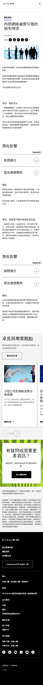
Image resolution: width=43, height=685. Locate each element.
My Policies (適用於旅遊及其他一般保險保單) (19, 593)
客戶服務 (6, 636)
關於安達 (6, 620)
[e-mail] (18, 39)
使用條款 (14, 665)
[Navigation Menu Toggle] (40, 4)
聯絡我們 (5, 552)
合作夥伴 (6, 600)
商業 (4, 588)
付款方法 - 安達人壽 (10, 646)
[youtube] (27, 652)
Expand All (37, 152)
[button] (5, 433)
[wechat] (15, 652)
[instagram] (33, 652)
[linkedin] (14, 39)
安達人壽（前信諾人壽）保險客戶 (15, 582)
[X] (22, 39)
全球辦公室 (6, 556)
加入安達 (5, 625)
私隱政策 (5, 665)
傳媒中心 (5, 630)
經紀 (4, 609)
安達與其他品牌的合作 (11, 614)
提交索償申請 (7, 547)
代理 (4, 605)
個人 (4, 576)
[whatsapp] (26, 39)
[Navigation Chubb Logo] (8, 4)
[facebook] (10, 39)
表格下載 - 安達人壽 (10, 641)
